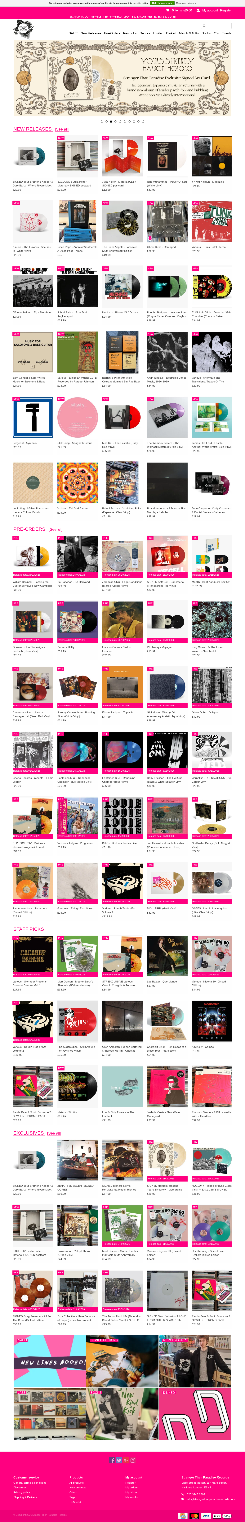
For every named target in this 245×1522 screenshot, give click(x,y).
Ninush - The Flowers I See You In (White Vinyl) (32, 248)
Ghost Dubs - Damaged (161, 246)
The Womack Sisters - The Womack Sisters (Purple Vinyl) (165, 444)
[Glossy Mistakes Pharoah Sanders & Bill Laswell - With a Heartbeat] (212, 1086)
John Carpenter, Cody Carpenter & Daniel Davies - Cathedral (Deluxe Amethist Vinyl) (211, 510)
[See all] (62, 129)
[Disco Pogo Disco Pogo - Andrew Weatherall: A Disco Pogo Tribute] (77, 221)
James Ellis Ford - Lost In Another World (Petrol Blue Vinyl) (212, 444)
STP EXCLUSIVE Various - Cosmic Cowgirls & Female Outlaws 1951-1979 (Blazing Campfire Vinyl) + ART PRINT (30, 845)
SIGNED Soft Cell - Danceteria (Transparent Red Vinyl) (165, 583)
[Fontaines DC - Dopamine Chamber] (122, 78)
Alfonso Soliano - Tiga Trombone (32, 312)
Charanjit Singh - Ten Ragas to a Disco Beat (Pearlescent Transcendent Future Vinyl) (166, 1049)
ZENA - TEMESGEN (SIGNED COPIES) (75, 1187)
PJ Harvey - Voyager (159, 647)
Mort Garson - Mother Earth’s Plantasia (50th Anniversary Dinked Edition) (75, 983)
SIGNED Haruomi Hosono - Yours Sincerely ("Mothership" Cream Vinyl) (165, 1187)
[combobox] (216, 26)
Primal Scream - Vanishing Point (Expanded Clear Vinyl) (121, 510)
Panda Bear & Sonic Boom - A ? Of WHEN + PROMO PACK (32, 1114)
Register (130, 1482)
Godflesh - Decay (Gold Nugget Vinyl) (211, 845)
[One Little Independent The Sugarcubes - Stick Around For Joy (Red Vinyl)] (77, 1021)
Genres (145, 33)
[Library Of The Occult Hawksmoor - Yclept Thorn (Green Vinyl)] (77, 1225)
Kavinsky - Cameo (203, 1046)
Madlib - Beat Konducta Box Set (211, 581)
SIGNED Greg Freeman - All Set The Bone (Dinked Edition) (32, 1318)
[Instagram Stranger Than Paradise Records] (133, 1460)
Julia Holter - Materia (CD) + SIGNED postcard (119, 183)
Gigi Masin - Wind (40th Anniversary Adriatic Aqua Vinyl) (166, 714)
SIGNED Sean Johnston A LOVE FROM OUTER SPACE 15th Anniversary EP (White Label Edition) (166, 1318)
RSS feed (75, 1501)
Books (206, 33)
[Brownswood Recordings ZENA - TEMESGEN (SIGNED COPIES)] (77, 1160)
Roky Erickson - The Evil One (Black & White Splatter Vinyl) (164, 779)
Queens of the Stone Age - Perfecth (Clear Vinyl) (29, 649)
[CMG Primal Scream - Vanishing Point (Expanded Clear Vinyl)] (122, 482)
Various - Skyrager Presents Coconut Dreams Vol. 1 (30, 983)
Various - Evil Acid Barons (72, 508)
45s (216, 33)
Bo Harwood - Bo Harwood (73, 581)
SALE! (73, 33)
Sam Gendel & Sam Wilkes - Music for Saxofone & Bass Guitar (30, 379)
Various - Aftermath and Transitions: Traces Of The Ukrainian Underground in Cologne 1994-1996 (208, 379)
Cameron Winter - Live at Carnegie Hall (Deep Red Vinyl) (32, 714)
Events (227, 33)
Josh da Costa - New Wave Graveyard (163, 1114)
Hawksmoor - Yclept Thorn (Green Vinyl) (73, 1252)
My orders (131, 1487)
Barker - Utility (65, 647)
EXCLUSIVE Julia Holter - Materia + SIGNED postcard (74, 183)
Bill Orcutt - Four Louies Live (119, 843)
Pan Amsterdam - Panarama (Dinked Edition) (30, 910)
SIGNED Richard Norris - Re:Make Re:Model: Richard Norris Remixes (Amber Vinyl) (120, 1187)
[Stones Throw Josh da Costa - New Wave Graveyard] (167, 1086)
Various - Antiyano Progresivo (75, 843)
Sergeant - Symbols (25, 442)
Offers (73, 1492)
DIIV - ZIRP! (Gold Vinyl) (161, 908)
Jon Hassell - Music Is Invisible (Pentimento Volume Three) (165, 845)
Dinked (171, 33)
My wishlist (131, 1497)
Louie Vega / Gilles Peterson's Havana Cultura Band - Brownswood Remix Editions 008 (32, 510)
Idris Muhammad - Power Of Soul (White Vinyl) (167, 183)
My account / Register (217, 10)
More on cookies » (186, 3)
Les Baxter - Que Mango (162, 981)
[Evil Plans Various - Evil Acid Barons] (77, 482)
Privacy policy (21, 1492)
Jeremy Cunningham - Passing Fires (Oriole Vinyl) (76, 714)
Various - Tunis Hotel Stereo (209, 246)
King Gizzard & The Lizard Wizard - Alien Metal (208, 649)
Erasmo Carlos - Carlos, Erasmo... (116, 649)
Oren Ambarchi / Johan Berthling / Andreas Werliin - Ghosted (122, 1048)
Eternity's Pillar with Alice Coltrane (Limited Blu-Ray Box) (121, 379)
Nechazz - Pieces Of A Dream (120, 312)
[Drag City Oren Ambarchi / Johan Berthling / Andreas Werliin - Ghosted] (122, 1021)
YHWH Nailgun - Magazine (208, 181)
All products (76, 1482)
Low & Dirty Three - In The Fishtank (118, 1114)
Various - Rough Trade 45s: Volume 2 (119, 910)
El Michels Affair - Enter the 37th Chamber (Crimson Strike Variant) (211, 314)
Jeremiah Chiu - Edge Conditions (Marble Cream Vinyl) (122, 583)
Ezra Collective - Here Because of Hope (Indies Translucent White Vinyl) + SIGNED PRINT (76, 1318)
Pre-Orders (112, 33)
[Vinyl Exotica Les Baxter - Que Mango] (167, 956)
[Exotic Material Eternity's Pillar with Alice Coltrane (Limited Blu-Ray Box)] (122, 352)
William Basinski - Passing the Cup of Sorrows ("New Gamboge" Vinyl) (33, 584)
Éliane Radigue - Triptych (117, 712)
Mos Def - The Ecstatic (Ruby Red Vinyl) (120, 444)
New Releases (91, 33)
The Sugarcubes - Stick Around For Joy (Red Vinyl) (76, 1048)
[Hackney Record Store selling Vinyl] (33, 29)
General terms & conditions (29, 1482)
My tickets (131, 1492)
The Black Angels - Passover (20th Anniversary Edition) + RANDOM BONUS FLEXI (119, 249)
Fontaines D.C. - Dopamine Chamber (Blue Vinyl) (118, 779)
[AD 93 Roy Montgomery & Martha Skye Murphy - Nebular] (167, 482)
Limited (158, 33)
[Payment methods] (182, 1516)
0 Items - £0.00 (182, 10)
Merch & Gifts (189, 33)
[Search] (203, 26)
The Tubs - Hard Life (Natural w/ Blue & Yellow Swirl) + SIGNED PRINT (121, 1318)
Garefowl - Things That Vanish (75, 908)
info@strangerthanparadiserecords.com (211, 1499)
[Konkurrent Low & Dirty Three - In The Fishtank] (122, 1086)
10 (143, 121)
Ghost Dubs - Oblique (205, 712)
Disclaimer (19, 1487)
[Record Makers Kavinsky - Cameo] (212, 1021)
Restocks (130, 33)
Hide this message (162, 3)
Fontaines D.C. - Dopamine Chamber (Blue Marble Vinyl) (74, 779)
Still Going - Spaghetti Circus (74, 442)
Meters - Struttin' (67, 1112)
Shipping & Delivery (25, 1497)
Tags (72, 1497)
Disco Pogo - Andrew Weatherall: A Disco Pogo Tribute (77, 248)
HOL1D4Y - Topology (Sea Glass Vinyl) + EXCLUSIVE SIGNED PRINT (212, 1187)
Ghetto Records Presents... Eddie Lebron (33, 779)
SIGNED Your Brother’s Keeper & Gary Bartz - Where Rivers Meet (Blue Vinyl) (33, 183)
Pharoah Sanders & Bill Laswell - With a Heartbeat (211, 1114)
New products (77, 1487)
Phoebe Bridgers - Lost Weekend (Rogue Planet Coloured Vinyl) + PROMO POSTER (167, 314)
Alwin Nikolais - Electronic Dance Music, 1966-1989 (166, 379)
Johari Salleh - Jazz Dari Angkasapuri (72, 314)
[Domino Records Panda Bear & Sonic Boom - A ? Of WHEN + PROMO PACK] (32, 1086)
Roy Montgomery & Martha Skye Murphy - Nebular (166, 510)
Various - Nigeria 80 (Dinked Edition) (209, 983)
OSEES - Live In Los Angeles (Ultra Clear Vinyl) (209, 910)
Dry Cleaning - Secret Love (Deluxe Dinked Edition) (208, 1252)
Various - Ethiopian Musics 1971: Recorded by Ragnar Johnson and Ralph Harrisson (77, 379)
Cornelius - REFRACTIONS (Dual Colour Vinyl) (212, 779)
